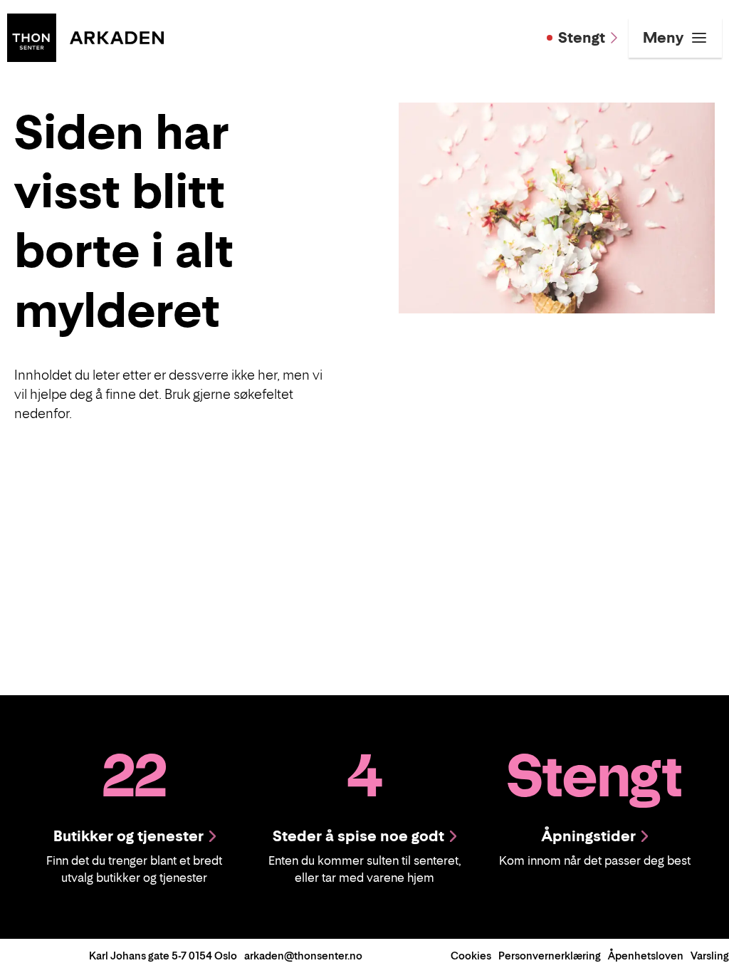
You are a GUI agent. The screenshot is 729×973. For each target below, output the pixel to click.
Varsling (710, 955)
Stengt (581, 37)
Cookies (471, 955)
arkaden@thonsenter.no (303, 955)
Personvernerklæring (549, 955)
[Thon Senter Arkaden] (85, 36)
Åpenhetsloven (645, 955)
